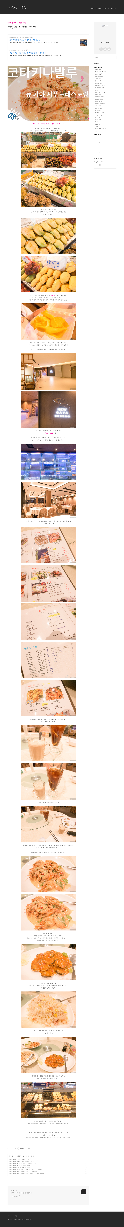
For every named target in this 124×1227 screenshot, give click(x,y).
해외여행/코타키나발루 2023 (17, 23)
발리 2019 (98, 81)
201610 (97, 143)
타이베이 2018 (99, 87)
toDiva (29, 1219)
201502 (97, 147)
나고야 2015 (98, 110)
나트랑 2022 (99, 76)
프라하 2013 (98, 119)
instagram (109, 49)
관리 (12, 1216)
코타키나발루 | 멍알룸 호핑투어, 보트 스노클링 (20, 1165)
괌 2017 (97, 94)
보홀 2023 (98, 74)
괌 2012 (97, 124)
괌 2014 (97, 117)
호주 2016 (98, 106)
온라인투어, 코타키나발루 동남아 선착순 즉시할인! (27, 53)
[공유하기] (13, 1148)
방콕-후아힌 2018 (100, 85)
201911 (97, 139)
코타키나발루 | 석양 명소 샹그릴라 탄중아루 (19, 1159)
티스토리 (9, 1216)
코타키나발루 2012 (100, 128)
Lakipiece (16, 1219)
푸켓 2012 (98, 126)
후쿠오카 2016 (99, 97)
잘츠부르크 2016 (100, 103)
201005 (97, 155)
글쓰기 (15, 1216)
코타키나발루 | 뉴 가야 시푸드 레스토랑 (22, 27)
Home (92, 8)
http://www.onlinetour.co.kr (17, 50)
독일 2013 (98, 122)
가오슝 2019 (98, 83)
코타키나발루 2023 (19, 1156)
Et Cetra (97, 165)
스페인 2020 (99, 78)
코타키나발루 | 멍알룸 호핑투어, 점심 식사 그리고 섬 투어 (22, 1163)
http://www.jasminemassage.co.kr (19, 37)
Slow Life (17, 7)
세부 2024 (98, 69)
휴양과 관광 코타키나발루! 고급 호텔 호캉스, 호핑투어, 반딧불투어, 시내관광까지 (35, 55)
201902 (97, 141)
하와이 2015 (98, 108)
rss (101, 49)
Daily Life (113, 8)
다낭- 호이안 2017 (100, 92)
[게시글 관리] (15, 1148)
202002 (98, 137)
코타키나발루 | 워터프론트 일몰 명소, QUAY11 (19, 1167)
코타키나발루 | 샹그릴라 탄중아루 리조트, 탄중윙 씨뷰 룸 (22, 1161)
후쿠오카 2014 (99, 115)
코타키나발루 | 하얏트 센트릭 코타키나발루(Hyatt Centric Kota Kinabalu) (26, 1173)
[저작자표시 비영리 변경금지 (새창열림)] (27, 1148)
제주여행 (97, 134)
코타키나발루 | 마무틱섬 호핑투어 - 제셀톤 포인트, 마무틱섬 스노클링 (25, 1169)
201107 (97, 151)
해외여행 (99, 8)
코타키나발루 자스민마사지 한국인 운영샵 (24, 40)
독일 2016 (98, 101)
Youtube (105, 49)
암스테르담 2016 (100, 99)
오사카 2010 (98, 131)
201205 (97, 149)
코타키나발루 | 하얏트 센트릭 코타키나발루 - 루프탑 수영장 (23, 1171)
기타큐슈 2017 (99, 90)
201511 (97, 145)
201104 (97, 153)
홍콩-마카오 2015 (100, 112)
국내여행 (106, 8)
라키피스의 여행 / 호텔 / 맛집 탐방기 (21, 1193)
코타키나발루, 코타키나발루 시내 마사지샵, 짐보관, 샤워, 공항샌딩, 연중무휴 (33, 42)
